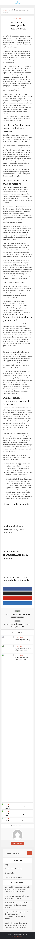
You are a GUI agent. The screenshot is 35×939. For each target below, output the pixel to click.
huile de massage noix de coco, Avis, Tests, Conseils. (23, 640)
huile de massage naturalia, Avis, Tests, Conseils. (23, 649)
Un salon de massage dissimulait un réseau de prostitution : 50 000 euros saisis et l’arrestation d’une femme (16, 925)
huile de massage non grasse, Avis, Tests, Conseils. (21, 659)
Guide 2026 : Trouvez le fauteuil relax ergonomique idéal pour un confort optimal (16, 905)
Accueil (5, 10)
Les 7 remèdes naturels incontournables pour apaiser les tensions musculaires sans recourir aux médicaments (17, 889)
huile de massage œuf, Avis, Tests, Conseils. (18, 821)
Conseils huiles (17, 19)
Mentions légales (17, 936)
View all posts (17, 843)
